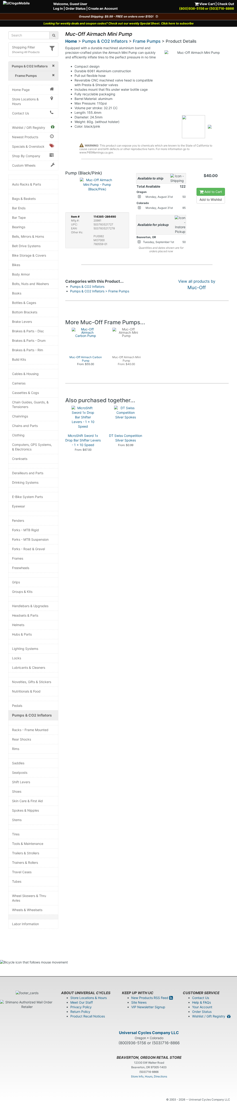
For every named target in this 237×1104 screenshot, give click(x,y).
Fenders (18, 520)
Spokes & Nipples (25, 810)
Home (71, 41)
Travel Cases (21, 872)
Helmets (18, 625)
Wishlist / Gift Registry (28, 127)
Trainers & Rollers (25, 862)
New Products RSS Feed (150, 998)
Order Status (75, 8)
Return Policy (80, 1012)
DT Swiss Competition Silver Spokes (125, 438)
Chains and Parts (25, 426)
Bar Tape (19, 217)
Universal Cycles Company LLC (149, 1032)
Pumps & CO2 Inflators (32, 715)
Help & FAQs (201, 1002)
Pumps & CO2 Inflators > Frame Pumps (99, 291)
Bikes (16, 265)
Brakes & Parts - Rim (27, 350)
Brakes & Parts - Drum (29, 340)
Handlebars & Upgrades (30, 606)
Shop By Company (26, 156)
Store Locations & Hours (25, 101)
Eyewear (18, 506)
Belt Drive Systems (26, 246)
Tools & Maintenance (27, 844)
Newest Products (25, 137)
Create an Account (103, 8)
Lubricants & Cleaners (28, 667)
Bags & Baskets (24, 199)
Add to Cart (212, 192)
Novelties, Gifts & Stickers (31, 682)
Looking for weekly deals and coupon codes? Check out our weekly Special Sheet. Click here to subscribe (119, 23)
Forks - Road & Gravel (28, 549)
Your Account (202, 1007)
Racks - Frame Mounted (30, 730)
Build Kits (19, 359)
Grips (16, 582)
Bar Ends (18, 208)
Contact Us (20, 113)
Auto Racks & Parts (26, 184)
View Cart (207, 4)
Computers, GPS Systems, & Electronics (32, 447)
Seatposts (19, 772)
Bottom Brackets (24, 312)
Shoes (16, 791)
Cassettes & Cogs (25, 393)
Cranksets (19, 459)
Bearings (18, 227)
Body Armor (21, 274)
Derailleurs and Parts (27, 473)
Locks (16, 658)
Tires (15, 834)
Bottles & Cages (24, 303)
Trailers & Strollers (25, 853)
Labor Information (25, 924)
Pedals (17, 706)
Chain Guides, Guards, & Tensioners (30, 404)
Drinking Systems (25, 482)
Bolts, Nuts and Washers (30, 284)
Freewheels (20, 568)
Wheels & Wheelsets (27, 910)
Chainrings (20, 416)
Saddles (18, 763)
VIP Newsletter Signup (148, 1007)
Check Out (225, 4)
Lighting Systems (25, 649)
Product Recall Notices (87, 1016)
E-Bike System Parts (27, 497)
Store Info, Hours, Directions (149, 1076)
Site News (139, 1002)
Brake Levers (22, 322)
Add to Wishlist (211, 199)
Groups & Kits (22, 592)
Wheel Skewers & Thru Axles (29, 898)
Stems (17, 820)
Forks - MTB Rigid (25, 530)
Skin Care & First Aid (27, 801)
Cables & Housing (25, 374)
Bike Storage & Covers (29, 255)
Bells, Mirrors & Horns (28, 236)
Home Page (21, 90)
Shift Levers (21, 782)
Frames (17, 558)
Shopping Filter (23, 47)
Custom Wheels (23, 165)
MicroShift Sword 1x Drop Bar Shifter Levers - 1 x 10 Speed (83, 440)
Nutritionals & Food (26, 691)
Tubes (16, 881)
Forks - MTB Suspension (30, 539)
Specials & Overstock (28, 146)
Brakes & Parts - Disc (28, 331)
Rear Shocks (21, 739)
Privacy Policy (81, 1007)
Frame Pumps (147, 41)
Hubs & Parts (22, 634)
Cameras (18, 383)
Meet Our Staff (81, 1002)
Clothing (18, 435)
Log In (58, 8)
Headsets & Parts (25, 615)
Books (16, 293)
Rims (15, 749)
